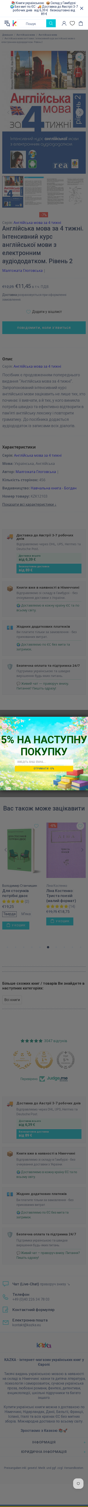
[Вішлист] (72, 23)
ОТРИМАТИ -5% (44, 768)
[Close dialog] (84, 721)
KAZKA (15, 23)
